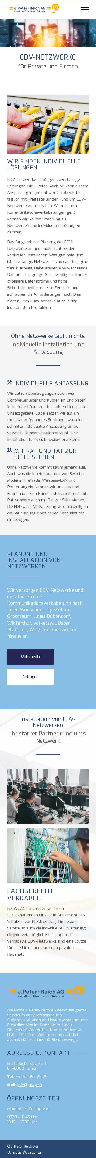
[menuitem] (82, 9)
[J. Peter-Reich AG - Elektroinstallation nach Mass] (39, 9)
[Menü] (82, 9)
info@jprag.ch (29, 1085)
